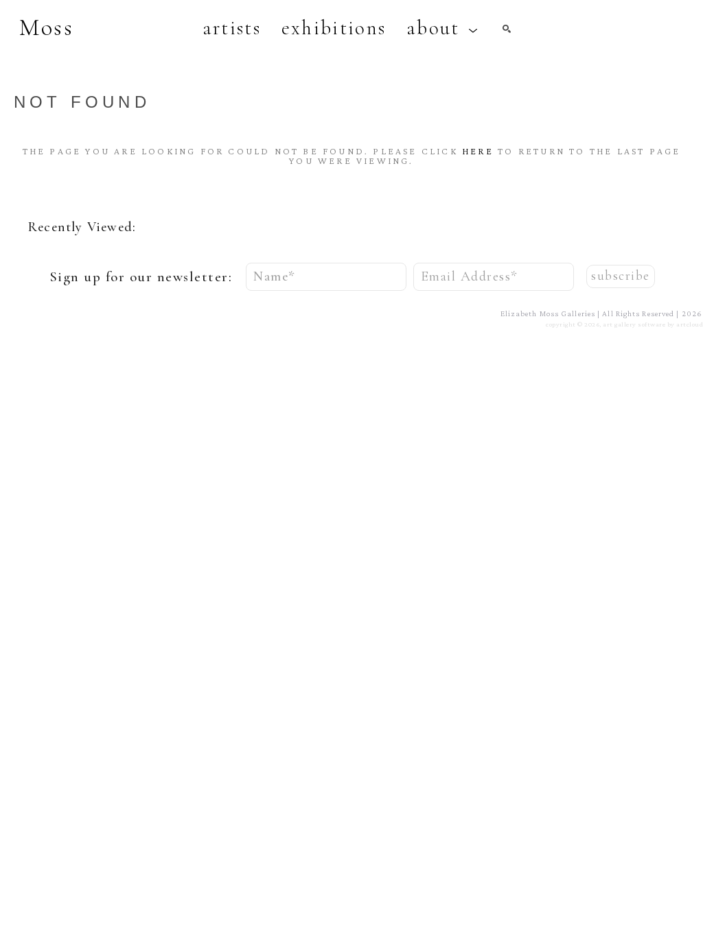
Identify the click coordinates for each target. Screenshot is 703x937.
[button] (442, 28)
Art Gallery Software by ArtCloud (653, 324)
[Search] (507, 29)
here (478, 150)
